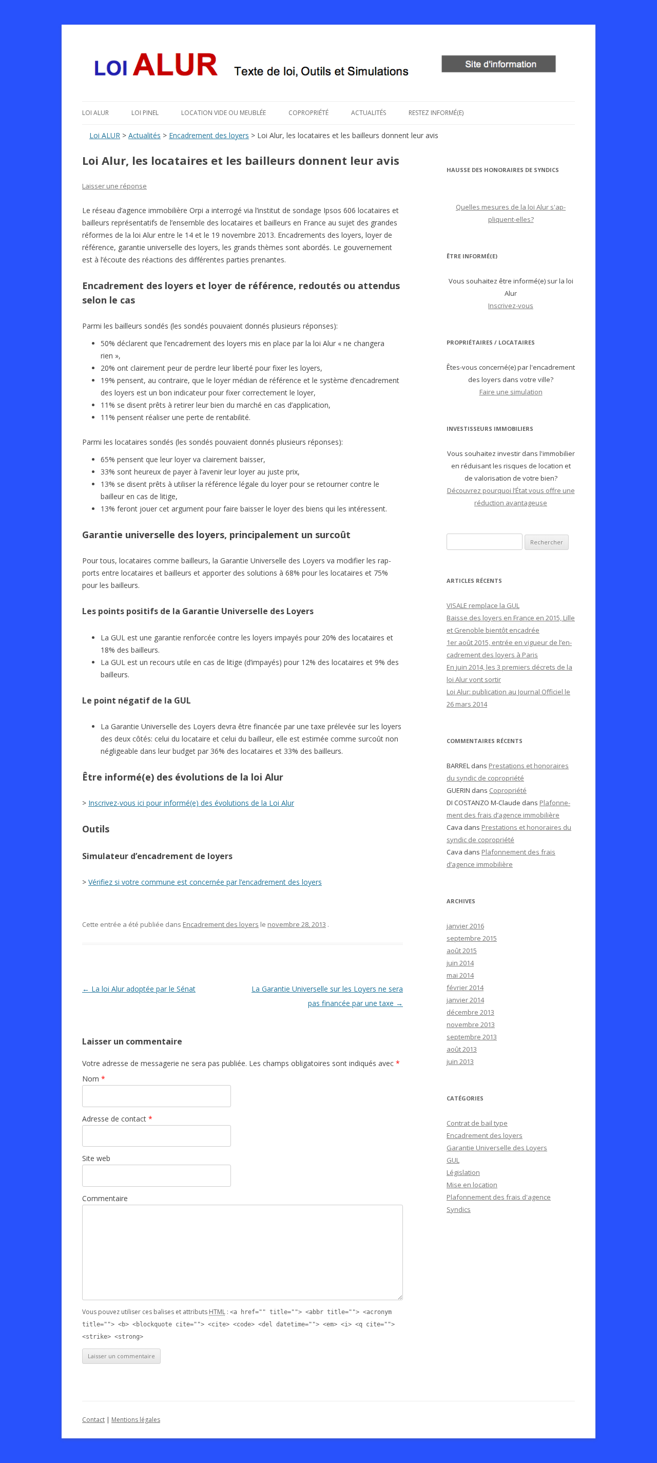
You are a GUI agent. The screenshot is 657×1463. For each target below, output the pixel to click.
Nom (93, 1079)
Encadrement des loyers (209, 135)
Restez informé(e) (436, 112)
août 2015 (462, 950)
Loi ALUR (95, 112)
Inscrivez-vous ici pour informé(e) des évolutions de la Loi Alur (191, 803)
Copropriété (308, 112)
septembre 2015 (472, 938)
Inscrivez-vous (510, 305)
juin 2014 (460, 962)
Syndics (459, 1209)
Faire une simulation (511, 391)
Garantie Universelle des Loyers (497, 1147)
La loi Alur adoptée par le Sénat (139, 989)
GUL (453, 1160)
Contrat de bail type (477, 1123)
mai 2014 (460, 975)
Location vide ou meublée (223, 112)
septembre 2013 (472, 1036)
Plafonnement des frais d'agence (499, 1197)
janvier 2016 (465, 925)
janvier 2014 (465, 999)
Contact (93, 1419)
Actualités (368, 112)
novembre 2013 (471, 1024)
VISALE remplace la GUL (483, 605)
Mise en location (472, 1184)
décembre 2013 (470, 1012)
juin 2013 (460, 1061)
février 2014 (465, 987)
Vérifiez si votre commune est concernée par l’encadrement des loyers (205, 882)
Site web (96, 1158)
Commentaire (105, 1198)
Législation (463, 1172)
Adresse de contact (117, 1119)
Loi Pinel (145, 112)
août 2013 (462, 1049)
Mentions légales (135, 1419)
